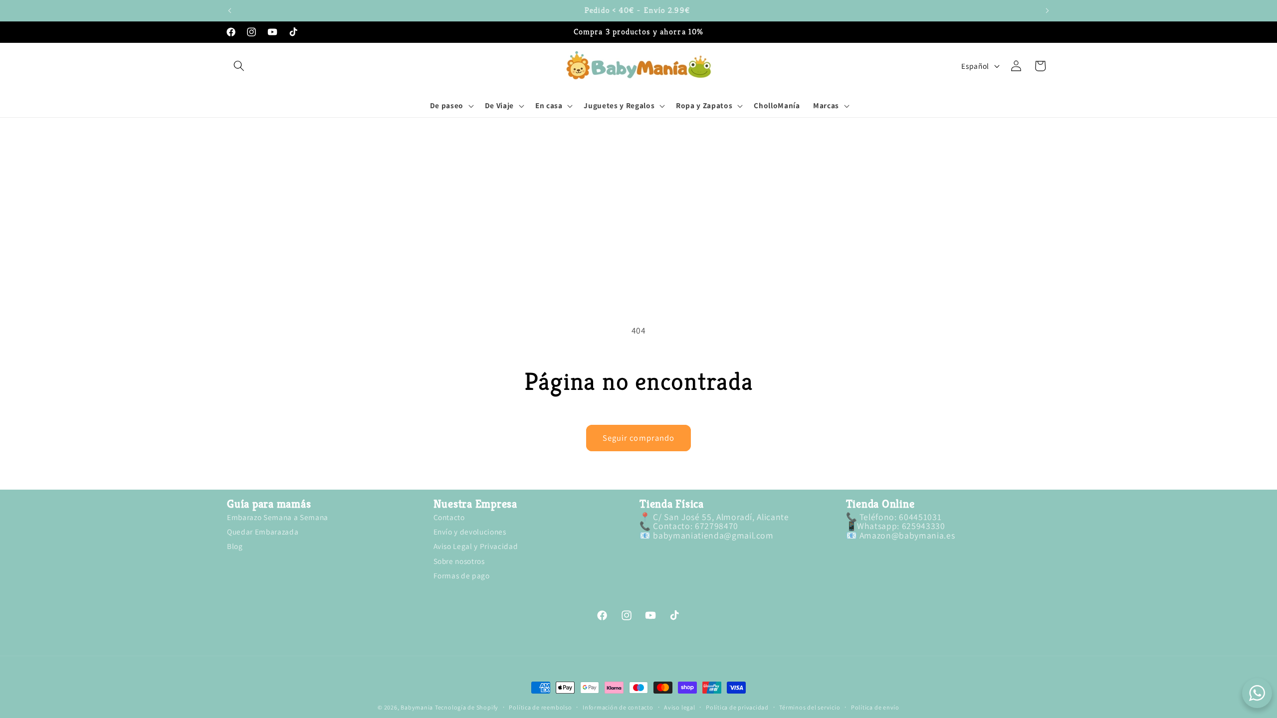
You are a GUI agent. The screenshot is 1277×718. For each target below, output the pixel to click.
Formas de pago (461, 575)
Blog (235, 546)
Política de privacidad (737, 708)
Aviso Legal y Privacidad (475, 546)
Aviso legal (679, 708)
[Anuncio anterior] (230, 10)
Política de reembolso (540, 708)
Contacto (449, 518)
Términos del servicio (809, 708)
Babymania (417, 707)
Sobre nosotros (459, 561)
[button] (239, 66)
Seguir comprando (639, 437)
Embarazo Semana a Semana (277, 518)
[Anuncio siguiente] (1048, 10)
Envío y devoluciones (469, 532)
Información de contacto (618, 708)
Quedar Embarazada (262, 532)
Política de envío (875, 708)
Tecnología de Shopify (466, 707)
